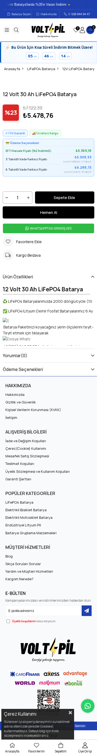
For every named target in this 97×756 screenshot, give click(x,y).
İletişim (11, 417)
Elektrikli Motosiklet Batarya (29, 517)
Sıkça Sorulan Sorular (23, 563)
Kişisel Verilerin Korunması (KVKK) (33, 409)
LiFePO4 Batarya (19, 502)
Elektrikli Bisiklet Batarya (26, 509)
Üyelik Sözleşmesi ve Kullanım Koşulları (37, 471)
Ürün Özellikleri (18, 277)
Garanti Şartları (18, 479)
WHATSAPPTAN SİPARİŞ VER (50, 228)
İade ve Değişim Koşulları (25, 440)
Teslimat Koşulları (19, 463)
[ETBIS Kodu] (48, 703)
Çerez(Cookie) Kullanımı (25, 448)
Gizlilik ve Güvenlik (20, 402)
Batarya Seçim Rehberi (22, 14)
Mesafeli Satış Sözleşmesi (27, 456)
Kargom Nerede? (19, 578)
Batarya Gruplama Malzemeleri (31, 532)
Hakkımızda (49, 14)
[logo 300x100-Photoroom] (48, 649)
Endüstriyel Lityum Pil (23, 525)
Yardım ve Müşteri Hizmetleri (29, 571)
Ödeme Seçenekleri (23, 369)
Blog (9, 556)
